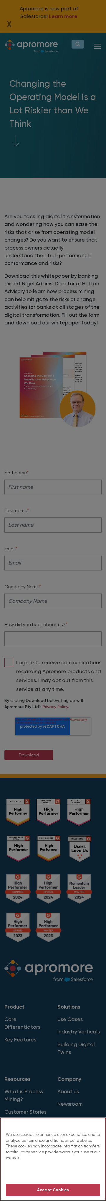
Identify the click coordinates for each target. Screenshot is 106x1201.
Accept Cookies (53, 1190)
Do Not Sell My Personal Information (53, 1173)
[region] (53, 1159)
